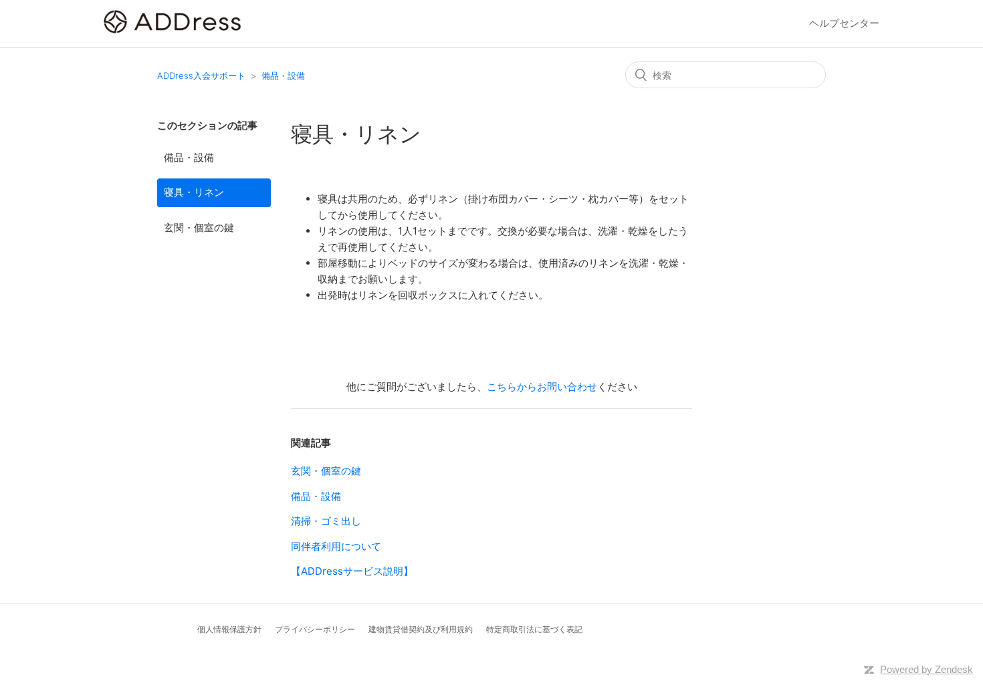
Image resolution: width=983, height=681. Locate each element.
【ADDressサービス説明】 (352, 571)
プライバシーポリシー (315, 629)
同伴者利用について (336, 546)
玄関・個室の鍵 (199, 227)
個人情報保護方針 (229, 629)
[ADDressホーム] (172, 30)
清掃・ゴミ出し (326, 521)
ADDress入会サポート (201, 75)
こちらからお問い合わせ (542, 386)
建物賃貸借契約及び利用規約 (420, 629)
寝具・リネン (194, 192)
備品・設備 (283, 75)
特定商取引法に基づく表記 (534, 629)
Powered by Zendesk (926, 669)
